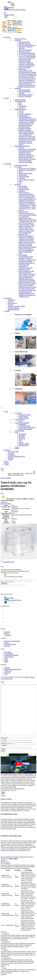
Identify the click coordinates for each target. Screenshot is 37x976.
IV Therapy (18, 167)
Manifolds (18, 88)
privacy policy (20, 788)
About (6, 411)
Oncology (7, 646)
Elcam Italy (22, 435)
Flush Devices (23, 106)
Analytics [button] (3, 948)
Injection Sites (23, 175)
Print (2, 493)
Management (22, 434)
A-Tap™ (21, 112)
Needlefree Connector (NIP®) (16, 306)
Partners (6, 463)
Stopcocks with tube (24, 51)
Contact (6, 464)
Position (3, 749)
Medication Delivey (20, 109)
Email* (3, 743)
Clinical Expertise (24, 418)
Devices (6, 98)
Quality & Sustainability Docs (16, 456)
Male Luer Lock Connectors (27, 170)
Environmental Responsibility (27, 427)
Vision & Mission (20, 419)
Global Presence (19, 431)
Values (20, 421)
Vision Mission (8, 653)
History (17, 448)
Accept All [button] (13, 790)
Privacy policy (13, 858)
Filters (20, 181)
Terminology (11, 455)
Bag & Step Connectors (25, 173)
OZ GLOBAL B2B (6, 678)
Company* (4, 745)
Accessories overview (21, 165)
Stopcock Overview (20, 38)
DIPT (20, 104)
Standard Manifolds (24, 90)
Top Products (8, 298)
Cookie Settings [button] (5, 790)
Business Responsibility (25, 429)
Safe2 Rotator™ (12, 303)
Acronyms (11, 453)
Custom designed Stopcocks (27, 53)
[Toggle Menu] (1, 34)
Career (17, 447)
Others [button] (2, 966)
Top (2, 682)
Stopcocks (7, 37)
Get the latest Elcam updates (14, 576)
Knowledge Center (13, 451)
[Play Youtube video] (18, 763)
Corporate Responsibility (22, 423)
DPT (20, 103)
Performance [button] (4, 940)
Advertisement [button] (5, 956)
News (6, 461)
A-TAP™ (11, 301)
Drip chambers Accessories (26, 179)
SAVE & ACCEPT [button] (6, 973)
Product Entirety (23, 416)
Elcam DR (22, 437)
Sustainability (22, 424)
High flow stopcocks (24, 43)
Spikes (20, 171)
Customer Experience (25, 414)
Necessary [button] (4, 860)
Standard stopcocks (24, 42)
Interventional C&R (13, 309)
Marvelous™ (11, 300)
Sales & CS (22, 439)
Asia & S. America (24, 443)
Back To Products (6, 478)
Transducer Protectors (25, 128)
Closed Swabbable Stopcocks (27, 45)
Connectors (22, 178)
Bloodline (18, 184)
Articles (10, 459)
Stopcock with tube (13, 308)
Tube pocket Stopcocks (25, 50)
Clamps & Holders (24, 176)
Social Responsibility (25, 426)
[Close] (1, 407)
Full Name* (4, 738)
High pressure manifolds (26, 95)
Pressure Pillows (23, 187)
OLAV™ (21, 111)
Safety (10, 7)
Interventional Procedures (22, 146)
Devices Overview (20, 99)
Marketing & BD (23, 445)
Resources (7, 450)
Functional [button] (4, 932)
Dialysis (6, 642)
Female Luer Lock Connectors (27, 168)
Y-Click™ (22, 147)
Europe (21, 442)
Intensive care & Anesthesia (12, 641)
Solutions (7, 311)
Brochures (11, 458)
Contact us (4, 502)
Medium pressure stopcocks (26, 87)
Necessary (6, 862)
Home (9, 473)
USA (20, 440)
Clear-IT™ (22, 107)
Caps (20, 183)
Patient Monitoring (20, 101)
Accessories (7, 163)
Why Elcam (18, 413)
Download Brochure (9, 562)
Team (16, 432)
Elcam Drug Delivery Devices (17, 9)
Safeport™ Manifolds (25, 96)
